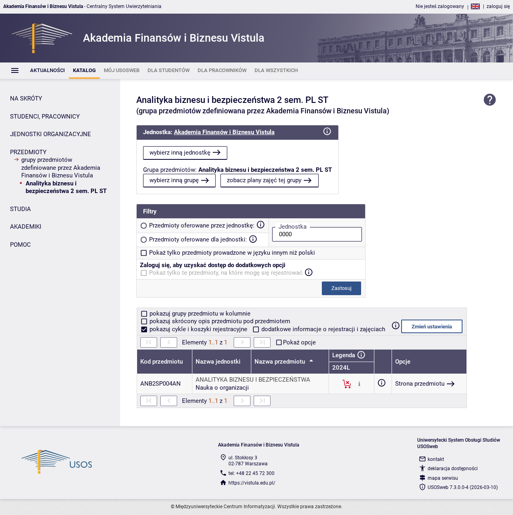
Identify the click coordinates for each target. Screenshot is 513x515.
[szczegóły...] (359, 383)
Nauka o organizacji (222, 387)
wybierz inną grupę (174, 180)
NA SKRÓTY (26, 98)
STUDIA (20, 209)
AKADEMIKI (25, 226)
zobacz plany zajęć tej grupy (264, 180)
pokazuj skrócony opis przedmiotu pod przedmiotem (219, 321)
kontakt (436, 459)
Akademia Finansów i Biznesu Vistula (224, 132)
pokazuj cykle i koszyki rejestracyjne (198, 329)
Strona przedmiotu (419, 383)
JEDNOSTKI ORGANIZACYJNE (50, 134)
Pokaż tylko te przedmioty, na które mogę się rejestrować (226, 272)
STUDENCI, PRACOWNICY (45, 116)
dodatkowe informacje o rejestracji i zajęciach (322, 329)
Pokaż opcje (299, 342)
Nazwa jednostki (218, 361)
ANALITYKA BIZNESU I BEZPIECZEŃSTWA (253, 379)
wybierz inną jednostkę (179, 152)
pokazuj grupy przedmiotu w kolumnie (199, 313)
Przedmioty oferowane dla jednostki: (197, 239)
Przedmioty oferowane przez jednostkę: (201, 225)
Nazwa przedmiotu (280, 361)
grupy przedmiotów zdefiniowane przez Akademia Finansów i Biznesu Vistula (60, 167)
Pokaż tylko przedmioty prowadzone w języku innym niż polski (232, 252)
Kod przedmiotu (161, 361)
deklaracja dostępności (453, 468)
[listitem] (47, 70)
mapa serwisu (443, 478)
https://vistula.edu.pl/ (251, 483)
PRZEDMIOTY (28, 152)
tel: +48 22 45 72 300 (251, 473)
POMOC (20, 244)
